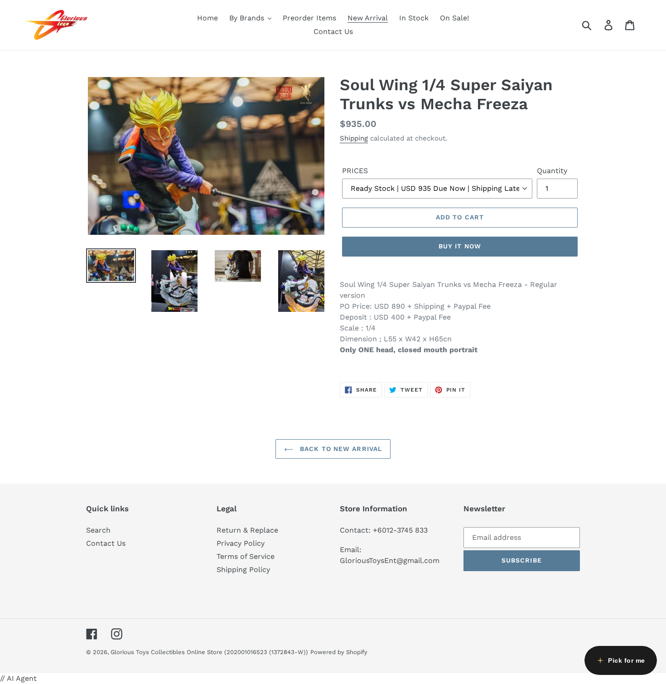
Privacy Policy (241, 543)
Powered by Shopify (338, 652)
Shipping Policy (243, 569)
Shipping (354, 138)
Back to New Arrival (340, 448)
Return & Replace (247, 530)
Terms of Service (246, 556)
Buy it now (460, 246)
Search (98, 530)
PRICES (355, 170)
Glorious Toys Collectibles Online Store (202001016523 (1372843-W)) (209, 652)
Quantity (552, 170)
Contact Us (105, 543)
